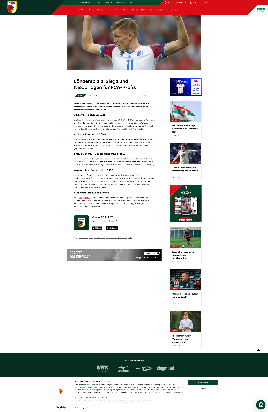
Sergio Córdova (124, 175)
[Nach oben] (258, 349)
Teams (100, 10)
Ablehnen (202, 388)
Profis (130, 238)
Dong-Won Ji (84, 198)
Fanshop (97, 2)
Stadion (134, 10)
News (91, 10)
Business (159, 10)
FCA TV (82, 10)
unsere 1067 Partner (89, 385)
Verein (125, 10)
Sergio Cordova (111, 238)
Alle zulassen (203, 382)
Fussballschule (120, 2)
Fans (117, 10)
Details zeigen (80, 408)
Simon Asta (133, 159)
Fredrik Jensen (80, 139)
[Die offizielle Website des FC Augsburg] (12, 7)
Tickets (109, 10)
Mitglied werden (85, 2)
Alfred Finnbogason (86, 238)
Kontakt (132, 2)
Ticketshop (108, 2)
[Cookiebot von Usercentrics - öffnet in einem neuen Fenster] (61, 407)
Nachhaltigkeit (172, 10)
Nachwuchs (146, 10)
